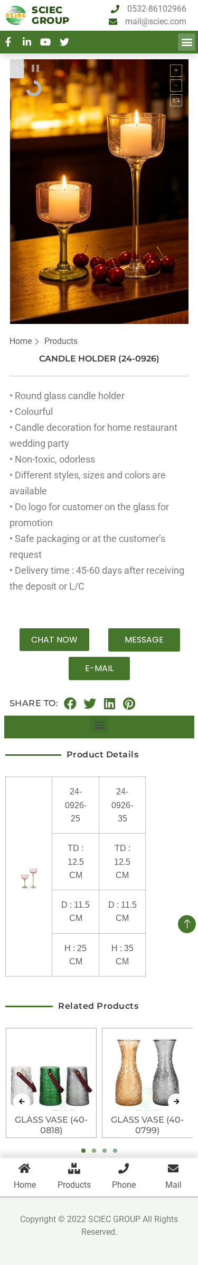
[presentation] (21, 1102)
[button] (186, 42)
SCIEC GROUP (51, 15)
